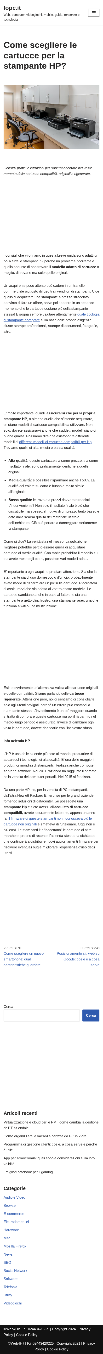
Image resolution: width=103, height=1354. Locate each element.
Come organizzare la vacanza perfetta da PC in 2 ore (45, 1136)
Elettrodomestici (16, 1222)
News (8, 1254)
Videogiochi (13, 1303)
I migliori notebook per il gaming (28, 1172)
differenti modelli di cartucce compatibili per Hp (55, 442)
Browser (10, 1205)
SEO (7, 1262)
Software (10, 1279)
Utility (8, 1295)
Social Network (15, 1271)
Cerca (8, 1006)
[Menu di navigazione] (93, 13)
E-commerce (14, 1214)
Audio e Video (14, 1197)
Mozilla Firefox (15, 1246)
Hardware (11, 1230)
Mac (7, 1238)
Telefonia (10, 1287)
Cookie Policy (27, 1335)
